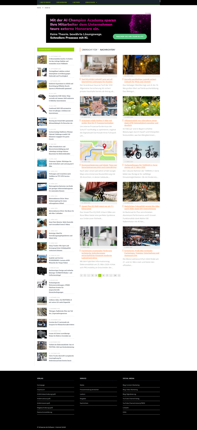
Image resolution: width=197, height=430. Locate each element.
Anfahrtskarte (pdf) (43, 403)
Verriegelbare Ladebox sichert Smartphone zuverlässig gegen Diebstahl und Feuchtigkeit (59, 73)
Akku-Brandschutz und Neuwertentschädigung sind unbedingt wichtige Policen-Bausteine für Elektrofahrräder (59, 150)
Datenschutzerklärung (44, 412)
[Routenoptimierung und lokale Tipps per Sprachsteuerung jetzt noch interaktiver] (98, 150)
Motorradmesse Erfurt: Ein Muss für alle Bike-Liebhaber (61, 212)
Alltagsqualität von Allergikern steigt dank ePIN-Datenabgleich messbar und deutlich (141, 122)
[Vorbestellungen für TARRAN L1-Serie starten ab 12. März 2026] (141, 150)
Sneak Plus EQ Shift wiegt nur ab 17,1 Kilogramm (97, 207)
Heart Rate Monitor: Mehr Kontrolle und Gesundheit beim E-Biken (61, 223)
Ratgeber (83, 399)
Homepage (41, 385)
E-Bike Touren (76, 2)
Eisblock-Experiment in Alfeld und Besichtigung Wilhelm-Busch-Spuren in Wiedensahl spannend (61, 86)
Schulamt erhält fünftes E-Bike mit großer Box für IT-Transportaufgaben (97, 121)
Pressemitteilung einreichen (89, 390)
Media (82, 385)
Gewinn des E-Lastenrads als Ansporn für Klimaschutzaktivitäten (61, 323)
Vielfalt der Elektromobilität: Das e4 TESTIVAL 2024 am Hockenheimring (61, 346)
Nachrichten (84, 403)
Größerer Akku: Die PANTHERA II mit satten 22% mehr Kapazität (60, 301)
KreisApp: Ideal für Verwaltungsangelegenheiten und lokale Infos (60, 235)
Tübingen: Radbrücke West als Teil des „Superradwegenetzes (61, 312)
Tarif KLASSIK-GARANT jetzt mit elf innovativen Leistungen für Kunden (97, 80)
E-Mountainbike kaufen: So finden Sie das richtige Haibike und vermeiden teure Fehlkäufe (61, 61)
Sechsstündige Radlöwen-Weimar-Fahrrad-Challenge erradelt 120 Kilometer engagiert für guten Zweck (61, 135)
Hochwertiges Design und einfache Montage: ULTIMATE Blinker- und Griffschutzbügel (61, 272)
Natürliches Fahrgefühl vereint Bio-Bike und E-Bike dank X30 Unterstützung (141, 207)
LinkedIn (126, 408)
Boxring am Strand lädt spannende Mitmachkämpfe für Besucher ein (61, 122)
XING (124, 412)
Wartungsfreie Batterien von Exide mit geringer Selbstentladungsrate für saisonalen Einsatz (61, 188)
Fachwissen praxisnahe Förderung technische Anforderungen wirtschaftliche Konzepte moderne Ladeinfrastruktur (97, 254)
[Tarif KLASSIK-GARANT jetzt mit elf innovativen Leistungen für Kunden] (98, 64)
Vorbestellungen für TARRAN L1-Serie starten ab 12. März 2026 (140, 166)
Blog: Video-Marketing (130, 390)
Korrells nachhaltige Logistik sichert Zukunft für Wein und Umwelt (140, 80)
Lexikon (82, 394)
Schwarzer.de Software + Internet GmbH (52, 427)
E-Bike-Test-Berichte (45, 2)
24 (115, 275)
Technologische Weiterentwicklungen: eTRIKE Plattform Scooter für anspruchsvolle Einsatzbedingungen (59, 287)
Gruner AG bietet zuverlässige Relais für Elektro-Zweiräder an (60, 334)
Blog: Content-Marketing (131, 385)
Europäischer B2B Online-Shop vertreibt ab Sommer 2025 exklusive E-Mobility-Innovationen (61, 98)
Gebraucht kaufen (90, 2)
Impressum (41, 390)
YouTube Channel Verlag (131, 399)
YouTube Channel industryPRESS (134, 403)
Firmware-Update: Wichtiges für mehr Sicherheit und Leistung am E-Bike (61, 163)
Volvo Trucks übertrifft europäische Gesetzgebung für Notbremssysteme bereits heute (61, 358)
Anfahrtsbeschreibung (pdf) (46, 394)
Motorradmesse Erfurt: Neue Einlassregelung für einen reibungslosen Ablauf (59, 200)
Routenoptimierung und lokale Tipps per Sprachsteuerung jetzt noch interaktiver (99, 166)
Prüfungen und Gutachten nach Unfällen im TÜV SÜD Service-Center (60, 176)
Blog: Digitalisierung (129, 394)
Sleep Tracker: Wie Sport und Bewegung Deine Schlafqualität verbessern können (60, 248)
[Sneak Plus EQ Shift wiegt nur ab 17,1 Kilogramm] (98, 191)
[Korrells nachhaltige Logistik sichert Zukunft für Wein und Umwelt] (141, 64)
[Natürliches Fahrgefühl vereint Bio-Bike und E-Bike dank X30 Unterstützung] (141, 191)
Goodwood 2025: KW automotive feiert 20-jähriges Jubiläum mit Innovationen (60, 110)
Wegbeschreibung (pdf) (45, 408)
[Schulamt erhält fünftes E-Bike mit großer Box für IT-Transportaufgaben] (98, 106)
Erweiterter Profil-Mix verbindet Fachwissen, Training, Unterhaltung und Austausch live (141, 253)
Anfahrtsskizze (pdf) (43, 399)
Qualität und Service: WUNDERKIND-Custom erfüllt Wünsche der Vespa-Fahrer (59, 260)
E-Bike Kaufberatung (61, 2)
